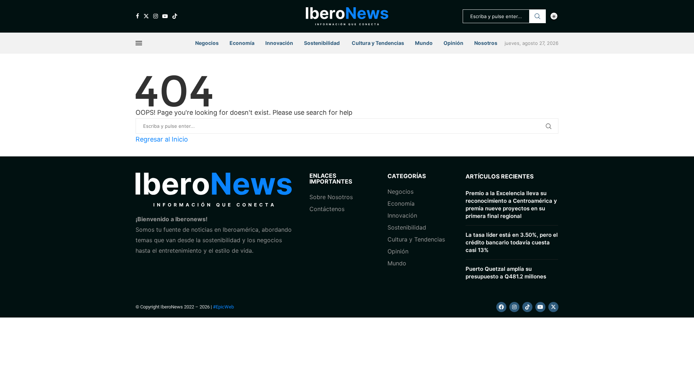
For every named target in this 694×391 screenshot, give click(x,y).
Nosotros (485, 43)
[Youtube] (165, 16)
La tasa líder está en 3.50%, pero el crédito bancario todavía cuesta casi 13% (512, 242)
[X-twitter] (553, 307)
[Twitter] (146, 16)
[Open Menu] (139, 43)
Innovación (279, 43)
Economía (242, 43)
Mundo (424, 43)
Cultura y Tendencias (416, 239)
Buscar (537, 16)
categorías (406, 176)
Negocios (207, 43)
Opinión (453, 43)
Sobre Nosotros (331, 197)
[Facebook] (138, 16)
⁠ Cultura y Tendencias (377, 43)
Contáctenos (326, 209)
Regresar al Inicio (162, 139)
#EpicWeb (223, 307)
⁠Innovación (402, 215)
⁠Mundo (396, 263)
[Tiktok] (175, 16)
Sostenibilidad (322, 43)
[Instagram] (155, 16)
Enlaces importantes (330, 178)
